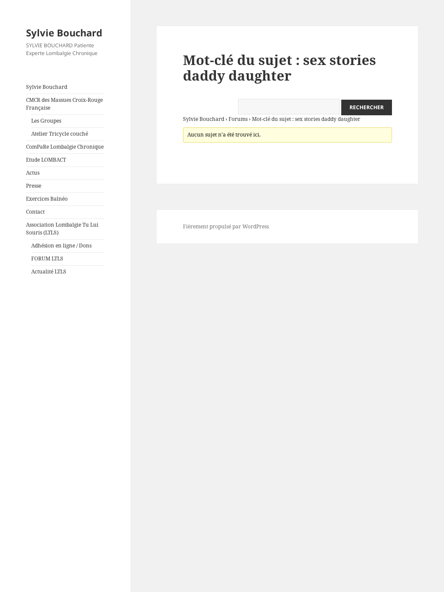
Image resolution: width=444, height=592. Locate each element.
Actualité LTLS (48, 271)
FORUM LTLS (47, 258)
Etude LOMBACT (46, 159)
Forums (238, 119)
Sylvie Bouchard (64, 32)
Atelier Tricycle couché (59, 133)
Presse (33, 185)
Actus (32, 172)
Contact (35, 211)
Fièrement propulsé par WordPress (226, 226)
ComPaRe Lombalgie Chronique (65, 146)
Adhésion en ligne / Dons (61, 245)
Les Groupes (46, 120)
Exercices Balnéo (47, 198)
